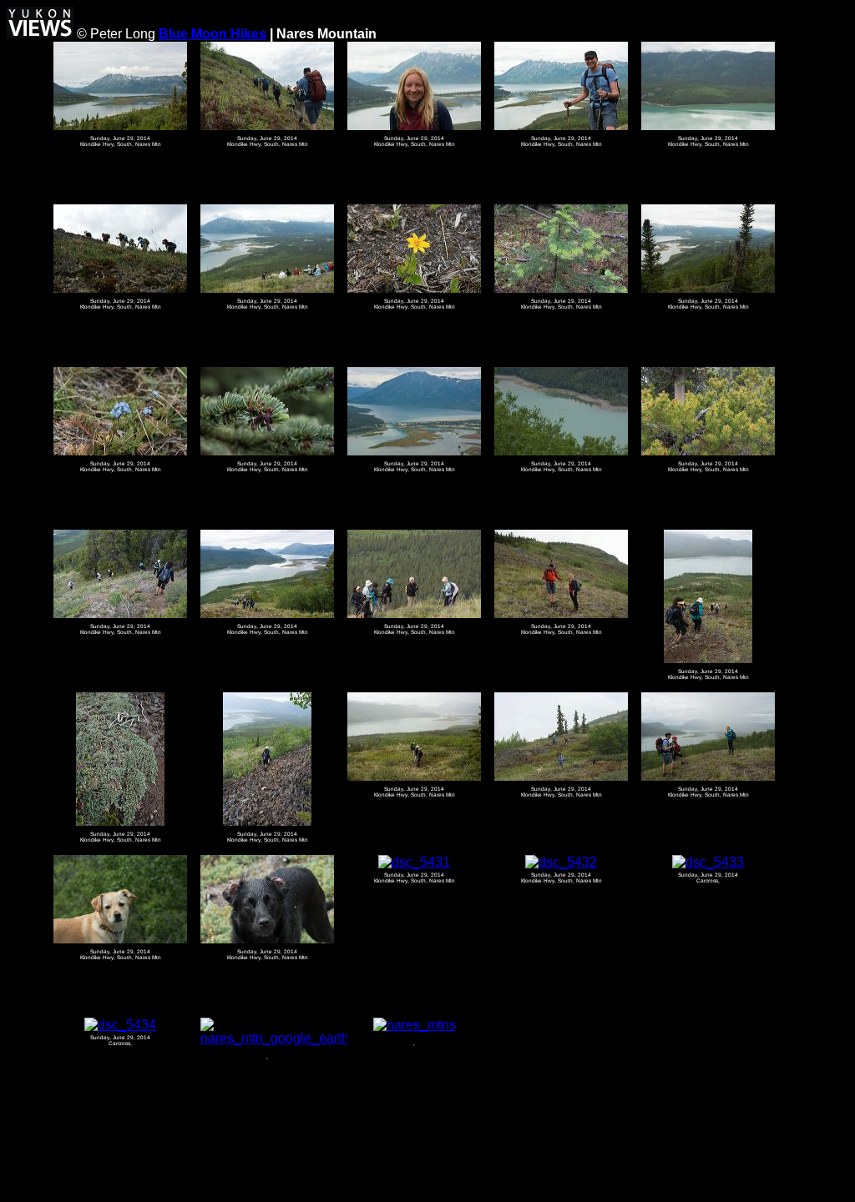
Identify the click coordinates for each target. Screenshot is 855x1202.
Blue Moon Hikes (212, 34)
